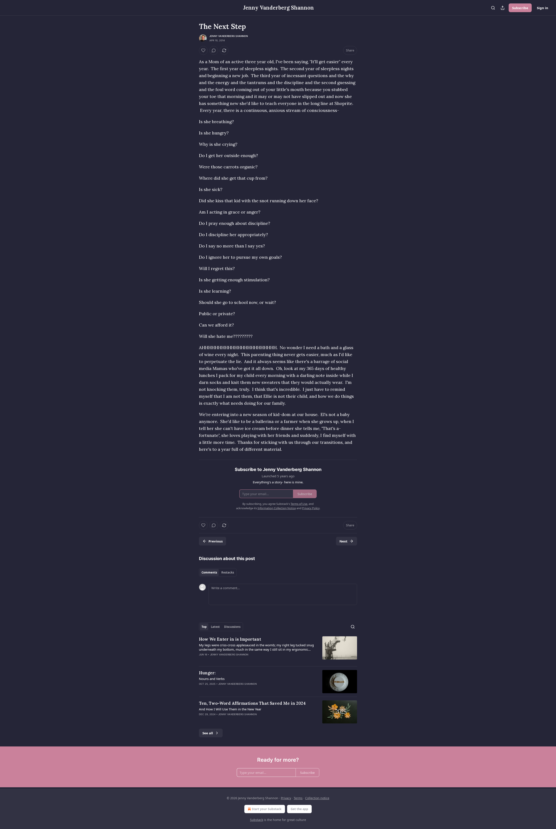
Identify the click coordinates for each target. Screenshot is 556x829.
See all (207, 733)
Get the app (299, 809)
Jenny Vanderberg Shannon (228, 36)
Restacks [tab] (227, 572)
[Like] (203, 50)
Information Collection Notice (277, 508)
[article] (278, 650)
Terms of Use (299, 504)
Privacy (286, 798)
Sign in (542, 8)
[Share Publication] (502, 7)
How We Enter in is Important (230, 639)
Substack (256, 820)
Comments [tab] (209, 572)
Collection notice (317, 798)
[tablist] (218, 572)
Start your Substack (266, 809)
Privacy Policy (310, 508)
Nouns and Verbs (212, 678)
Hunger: (207, 672)
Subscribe (520, 8)
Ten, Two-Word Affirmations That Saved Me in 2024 (252, 703)
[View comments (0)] (213, 50)
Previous (215, 541)
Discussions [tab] (232, 627)
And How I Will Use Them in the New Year (230, 709)
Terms (298, 798)
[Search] (493, 7)
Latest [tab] (215, 627)
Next (343, 541)
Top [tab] (204, 627)
